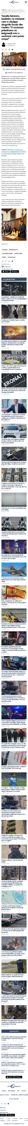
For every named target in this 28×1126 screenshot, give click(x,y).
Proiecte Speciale (14, 1099)
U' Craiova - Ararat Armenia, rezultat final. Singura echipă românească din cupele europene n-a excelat (13, 789)
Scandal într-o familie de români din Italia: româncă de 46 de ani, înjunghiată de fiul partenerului (14, 298)
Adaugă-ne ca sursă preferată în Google (15, 69)
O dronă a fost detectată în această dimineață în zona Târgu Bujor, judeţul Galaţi (13, 579)
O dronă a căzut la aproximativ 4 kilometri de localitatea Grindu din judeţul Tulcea (12, 907)
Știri (9, 9)
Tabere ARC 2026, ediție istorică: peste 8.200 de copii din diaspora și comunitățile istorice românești (13, 367)
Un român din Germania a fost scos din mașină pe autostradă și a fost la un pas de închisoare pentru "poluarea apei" (13, 745)
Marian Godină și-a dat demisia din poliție (12, 861)
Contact (21, 1118)
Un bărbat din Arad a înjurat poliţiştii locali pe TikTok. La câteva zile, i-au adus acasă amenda (12, 441)
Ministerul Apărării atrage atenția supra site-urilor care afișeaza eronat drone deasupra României (13, 390)
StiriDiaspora (4, 9)
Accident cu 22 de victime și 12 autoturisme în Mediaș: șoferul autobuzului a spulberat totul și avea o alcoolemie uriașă (13, 813)
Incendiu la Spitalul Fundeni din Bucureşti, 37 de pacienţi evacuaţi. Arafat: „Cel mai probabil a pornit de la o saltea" (13, 649)
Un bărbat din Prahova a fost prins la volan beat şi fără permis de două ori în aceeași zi (13, 533)
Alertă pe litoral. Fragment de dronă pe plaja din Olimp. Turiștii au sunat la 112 (13, 463)
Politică (4, 1090)
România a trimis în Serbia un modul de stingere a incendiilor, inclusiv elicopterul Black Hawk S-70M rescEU (13, 625)
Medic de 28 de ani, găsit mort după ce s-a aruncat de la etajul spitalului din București (13, 930)
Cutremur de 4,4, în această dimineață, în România (13, 509)
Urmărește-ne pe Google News (15, 72)
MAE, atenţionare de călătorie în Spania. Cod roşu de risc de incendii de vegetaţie (13, 602)
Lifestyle (24, 1090)
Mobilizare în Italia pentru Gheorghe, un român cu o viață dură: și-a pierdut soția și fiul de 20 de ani (14, 1022)
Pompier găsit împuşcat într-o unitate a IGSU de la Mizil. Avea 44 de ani (13, 767)
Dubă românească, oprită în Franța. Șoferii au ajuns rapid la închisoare (12, 975)
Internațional (11, 1090)
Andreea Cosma (11, 43)
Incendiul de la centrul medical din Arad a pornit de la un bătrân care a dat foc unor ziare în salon (13, 556)
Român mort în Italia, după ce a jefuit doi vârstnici (13, 321)
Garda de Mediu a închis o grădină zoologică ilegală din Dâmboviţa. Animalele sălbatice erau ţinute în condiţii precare (12, 883)
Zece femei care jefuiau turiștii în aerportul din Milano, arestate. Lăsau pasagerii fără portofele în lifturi (13, 953)
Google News (7, 266)
